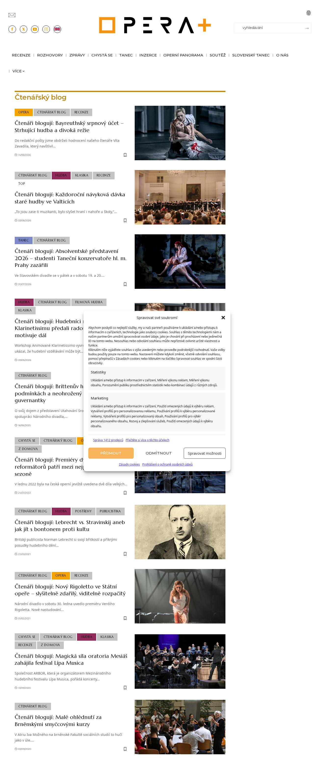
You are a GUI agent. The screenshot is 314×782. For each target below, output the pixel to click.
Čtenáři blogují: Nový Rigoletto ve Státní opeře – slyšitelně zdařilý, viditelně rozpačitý (70, 590)
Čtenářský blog (51, 112)
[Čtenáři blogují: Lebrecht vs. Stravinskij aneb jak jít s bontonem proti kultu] (180, 532)
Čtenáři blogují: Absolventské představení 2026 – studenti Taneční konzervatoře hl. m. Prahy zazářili (71, 258)
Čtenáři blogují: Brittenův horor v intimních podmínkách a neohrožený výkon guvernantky (69, 393)
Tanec (23, 240)
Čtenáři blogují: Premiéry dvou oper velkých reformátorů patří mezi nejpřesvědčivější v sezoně (70, 466)
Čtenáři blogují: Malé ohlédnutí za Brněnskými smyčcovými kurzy (58, 721)
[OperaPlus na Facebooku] (12, 29)
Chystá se (27, 441)
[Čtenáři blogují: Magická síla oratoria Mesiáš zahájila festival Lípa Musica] (180, 661)
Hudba (61, 175)
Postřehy (83, 511)
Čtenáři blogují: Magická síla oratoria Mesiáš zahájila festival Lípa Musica (71, 659)
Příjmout (110, 453)
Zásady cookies (129, 465)
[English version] (57, 29)
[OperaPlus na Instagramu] (46, 29)
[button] (223, 317)
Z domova (28, 449)
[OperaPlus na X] (23, 29)
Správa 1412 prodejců (108, 440)
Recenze (82, 112)
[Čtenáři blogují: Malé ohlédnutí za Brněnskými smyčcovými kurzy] (180, 727)
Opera (23, 112)
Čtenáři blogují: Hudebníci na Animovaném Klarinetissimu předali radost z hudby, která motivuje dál (69, 328)
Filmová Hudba (89, 302)
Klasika (82, 175)
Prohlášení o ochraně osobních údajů (167, 465)
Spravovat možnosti (205, 453)
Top (21, 184)
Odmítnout (159, 453)
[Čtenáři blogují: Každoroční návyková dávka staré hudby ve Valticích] (180, 197)
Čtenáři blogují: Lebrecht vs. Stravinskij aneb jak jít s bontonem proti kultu (70, 526)
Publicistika (110, 511)
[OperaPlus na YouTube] (35, 29)
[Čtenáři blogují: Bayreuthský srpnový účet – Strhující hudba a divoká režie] (180, 133)
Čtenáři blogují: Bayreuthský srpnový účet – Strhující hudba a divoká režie (69, 126)
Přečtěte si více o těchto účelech (147, 440)
